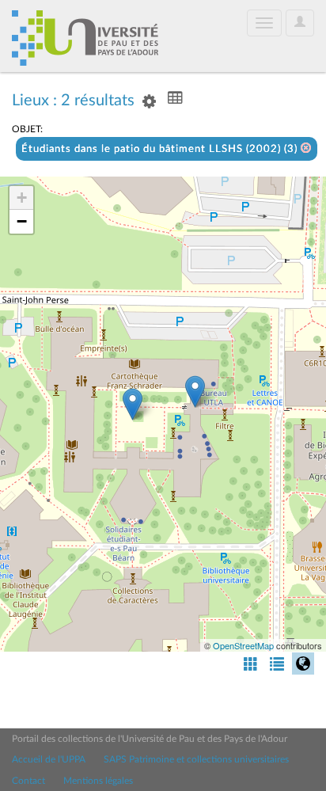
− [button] (22, 221)
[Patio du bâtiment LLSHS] (132, 404)
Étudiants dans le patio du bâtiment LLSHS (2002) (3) (161, 149)
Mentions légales (98, 780)
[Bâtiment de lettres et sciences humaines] (195, 391)
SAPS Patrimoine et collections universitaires (196, 759)
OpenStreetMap (243, 645)
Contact (28, 780)
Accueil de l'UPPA (48, 759)
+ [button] (22, 197)
